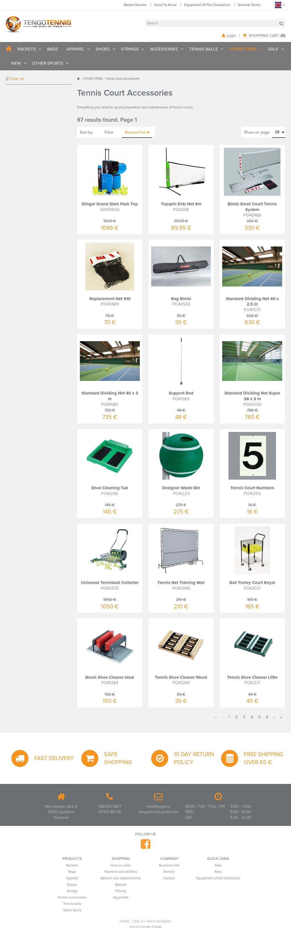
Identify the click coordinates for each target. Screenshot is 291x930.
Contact (169, 878)
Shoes (72, 885)
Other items (72, 910)
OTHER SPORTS (47, 63)
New (218, 872)
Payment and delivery (120, 872)
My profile (120, 897)
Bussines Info (169, 865)
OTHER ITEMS (243, 49)
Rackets (72, 865)
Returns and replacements (121, 878)
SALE (273, 49)
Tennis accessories (72, 897)
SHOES (103, 49)
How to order (121, 865)
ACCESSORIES (164, 49)
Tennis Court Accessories (123, 79)
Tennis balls (72, 904)
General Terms (249, 5)
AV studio (154, 927)
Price (109, 132)
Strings (72, 891)
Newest (135, 132)
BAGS (52, 49)
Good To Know (165, 5)
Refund (120, 885)
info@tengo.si (158, 806)
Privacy (120, 891)
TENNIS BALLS (203, 49)
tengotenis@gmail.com (158, 811)
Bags (72, 872)
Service (169, 872)
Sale (218, 865)
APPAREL (75, 49)
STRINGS (130, 49)
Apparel (72, 878)
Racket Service (135, 5)
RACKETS (27, 49)
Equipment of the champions (218, 878)
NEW (16, 63)
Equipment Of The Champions (207, 5)
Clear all (16, 78)
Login (231, 35)
